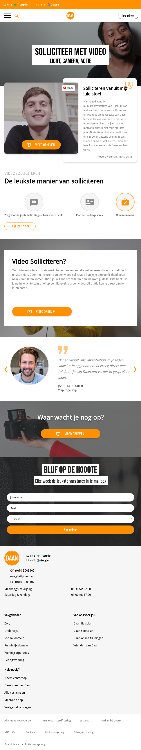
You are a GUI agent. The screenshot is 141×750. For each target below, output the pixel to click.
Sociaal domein (14, 638)
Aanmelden (70, 529)
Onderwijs (11, 631)
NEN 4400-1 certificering (56, 720)
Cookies (30, 732)
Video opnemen (45, 144)
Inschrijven (128, 16)
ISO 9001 (85, 720)
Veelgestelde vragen (17, 707)
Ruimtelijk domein (16, 645)
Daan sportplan (83, 631)
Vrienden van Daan (85, 645)
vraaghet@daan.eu (22, 576)
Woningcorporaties (16, 652)
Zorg (7, 623)
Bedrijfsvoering (14, 660)
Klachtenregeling (54, 732)
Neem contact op (15, 678)
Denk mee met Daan (17, 685)
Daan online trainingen (88, 638)
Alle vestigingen (14, 692)
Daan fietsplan (82, 623)
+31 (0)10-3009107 (22, 570)
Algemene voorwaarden (18, 720)
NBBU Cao (10, 732)
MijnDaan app (13, 700)
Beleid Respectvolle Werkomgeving (25, 744)
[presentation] (7, 369)
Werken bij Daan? (110, 720)
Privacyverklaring (83, 732)
